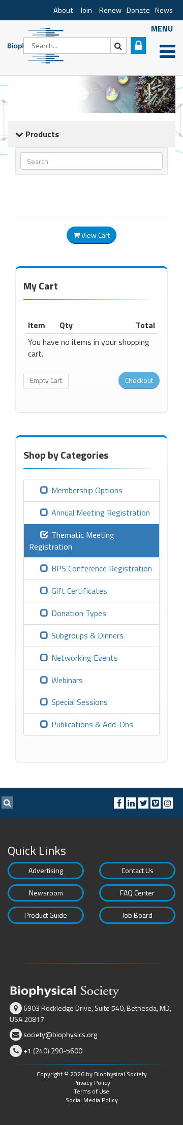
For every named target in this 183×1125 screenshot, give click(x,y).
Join (86, 10)
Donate (138, 10)
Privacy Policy (91, 1082)
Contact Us (137, 870)
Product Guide (45, 915)
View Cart (95, 235)
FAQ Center (137, 892)
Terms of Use (91, 1091)
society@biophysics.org (60, 1034)
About (63, 10)
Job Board (137, 915)
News (164, 10)
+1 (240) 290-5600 (52, 1050)
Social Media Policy (92, 1100)
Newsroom (46, 892)
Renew (110, 10)
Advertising (45, 870)
